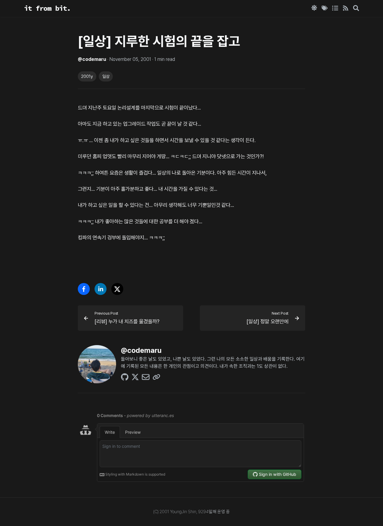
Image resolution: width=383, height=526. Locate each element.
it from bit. (47, 8)
